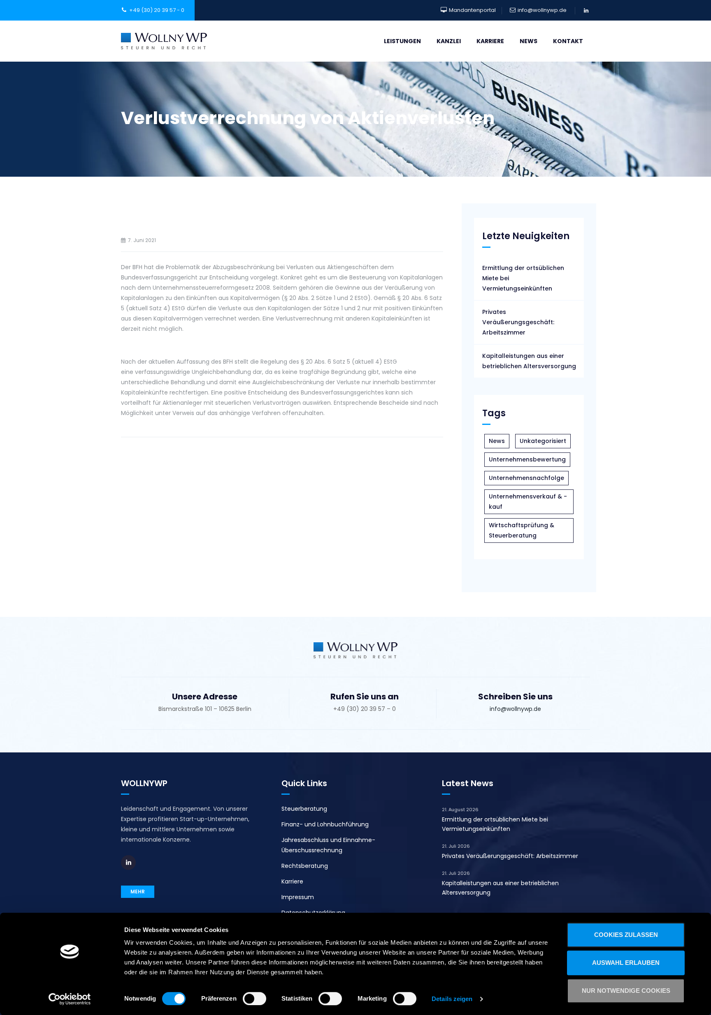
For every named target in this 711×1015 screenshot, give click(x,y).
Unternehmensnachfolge (526, 478)
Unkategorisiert (543, 441)
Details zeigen (452, 998)
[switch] (254, 998)
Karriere (490, 41)
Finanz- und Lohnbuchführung (325, 824)
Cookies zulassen (626, 934)
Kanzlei (449, 41)
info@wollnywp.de (542, 10)
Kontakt (568, 41)
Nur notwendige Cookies (626, 990)
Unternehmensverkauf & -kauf (528, 501)
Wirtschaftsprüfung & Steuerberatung (521, 530)
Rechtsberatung (304, 866)
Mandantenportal (472, 10)
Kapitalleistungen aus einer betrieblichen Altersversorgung (529, 361)
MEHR (137, 891)
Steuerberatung (304, 809)
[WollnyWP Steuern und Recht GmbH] (164, 41)
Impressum (297, 897)
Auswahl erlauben (626, 962)
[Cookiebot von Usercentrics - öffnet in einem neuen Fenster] (70, 999)
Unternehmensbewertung (527, 459)
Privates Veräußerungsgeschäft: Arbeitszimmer (518, 322)
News (528, 41)
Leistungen (402, 41)
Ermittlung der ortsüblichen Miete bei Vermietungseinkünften (523, 278)
